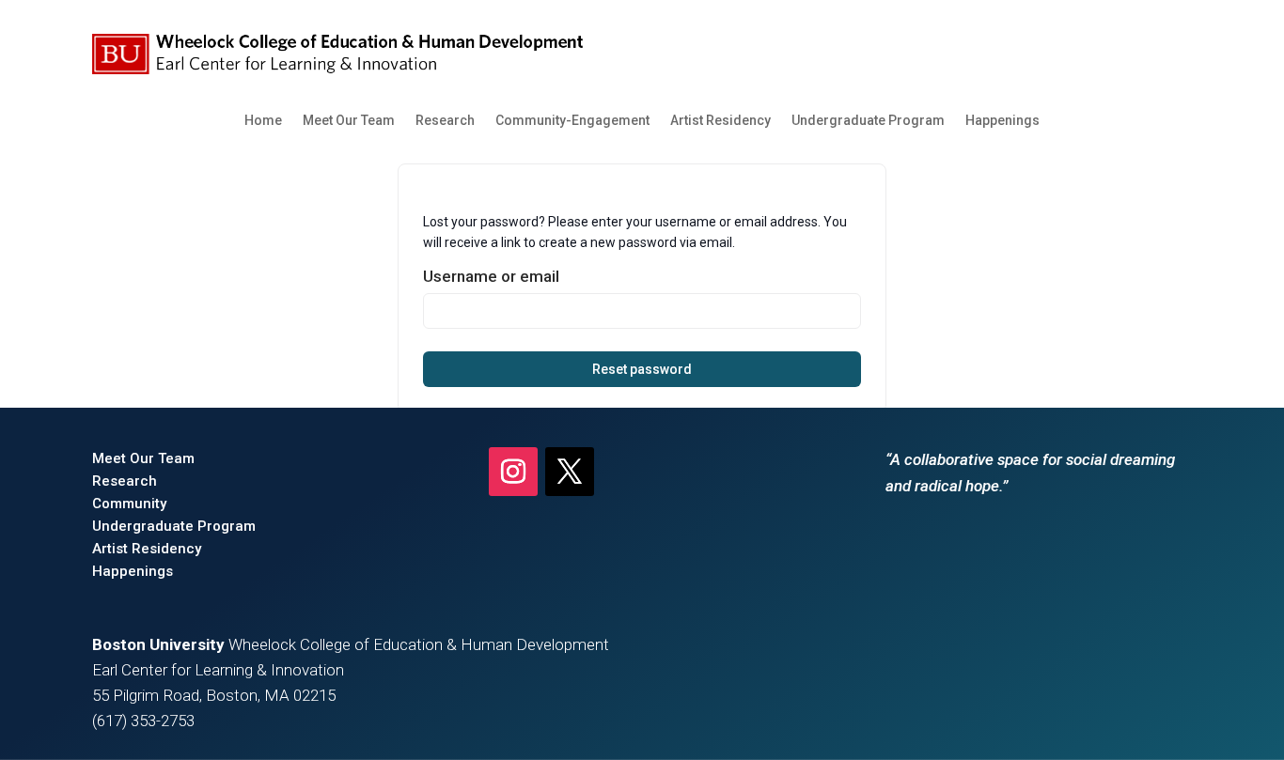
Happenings (1002, 120)
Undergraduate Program (868, 120)
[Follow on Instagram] (513, 471)
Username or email (491, 276)
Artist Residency (720, 120)
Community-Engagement (572, 120)
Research (445, 120)
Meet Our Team (349, 120)
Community (129, 503)
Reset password (642, 369)
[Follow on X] (569, 471)
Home (263, 120)
